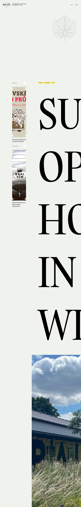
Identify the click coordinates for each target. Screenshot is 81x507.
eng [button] (72, 4)
